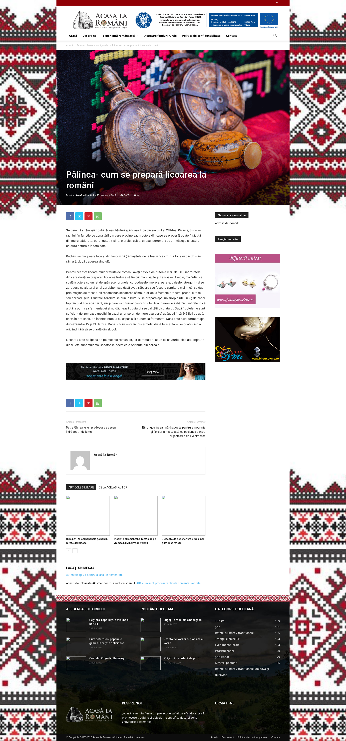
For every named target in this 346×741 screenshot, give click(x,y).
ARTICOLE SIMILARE (81, 487)
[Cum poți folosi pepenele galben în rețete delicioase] (88, 516)
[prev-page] (68, 550)
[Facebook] (277, 3)
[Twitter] (79, 216)
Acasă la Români (84, 195)
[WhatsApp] (98, 216)
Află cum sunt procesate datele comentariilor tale (168, 583)
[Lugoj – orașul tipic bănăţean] (151, 625)
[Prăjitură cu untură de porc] (151, 663)
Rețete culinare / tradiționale (92, 45)
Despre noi (89, 36)
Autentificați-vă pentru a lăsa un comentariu (94, 574)
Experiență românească (119, 36)
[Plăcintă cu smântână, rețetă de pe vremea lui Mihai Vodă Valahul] (136, 516)
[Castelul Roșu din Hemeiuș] (76, 663)
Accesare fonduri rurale (160, 36)
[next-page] (74, 550)
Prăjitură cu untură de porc (181, 658)
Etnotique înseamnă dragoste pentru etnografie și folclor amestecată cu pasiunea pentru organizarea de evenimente (173, 432)
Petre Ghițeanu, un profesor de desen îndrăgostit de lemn (91, 430)
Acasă (73, 36)
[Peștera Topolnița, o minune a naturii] (76, 625)
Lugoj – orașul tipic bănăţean (183, 620)
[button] (275, 36)
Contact (231, 36)
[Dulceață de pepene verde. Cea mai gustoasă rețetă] (183, 516)
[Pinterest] (88, 216)
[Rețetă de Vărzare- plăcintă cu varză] (151, 644)
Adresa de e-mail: (227, 223)
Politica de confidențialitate (201, 36)
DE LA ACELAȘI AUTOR (113, 487)
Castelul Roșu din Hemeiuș (106, 658)
